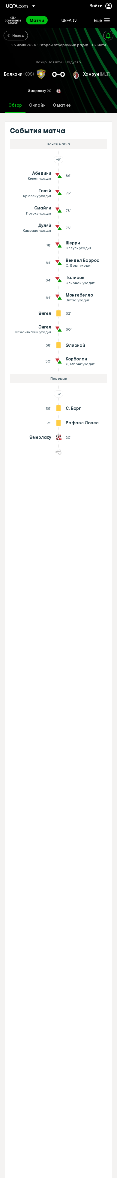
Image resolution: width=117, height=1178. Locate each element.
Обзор (15, 105)
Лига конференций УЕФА (13, 20)
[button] (100, 20)
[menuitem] (40, 20)
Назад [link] (18, 35)
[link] (37, 20)
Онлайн (37, 105)
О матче (62, 105)
